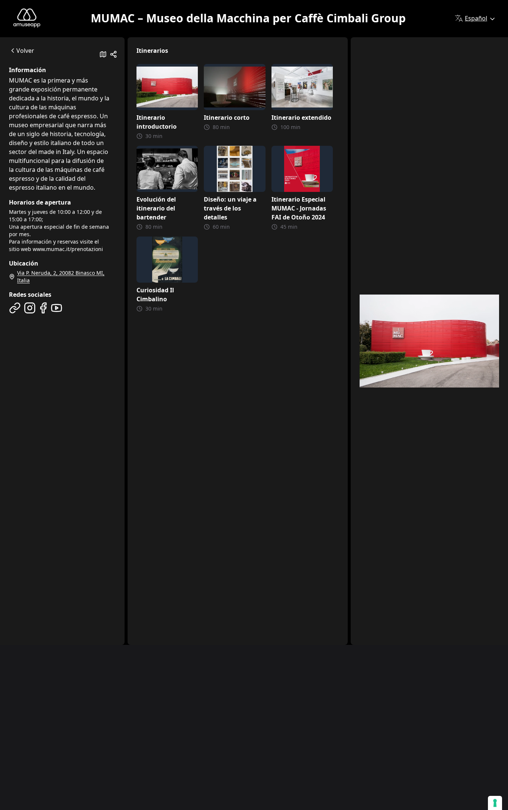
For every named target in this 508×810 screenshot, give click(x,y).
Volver (25, 50)
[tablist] (62, 75)
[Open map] (103, 54)
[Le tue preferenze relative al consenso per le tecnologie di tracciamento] (495, 803)
